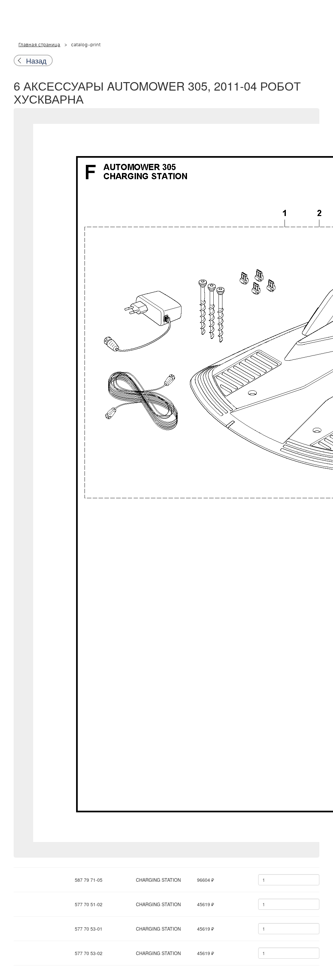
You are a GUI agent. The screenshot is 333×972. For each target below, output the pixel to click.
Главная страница (39, 45)
